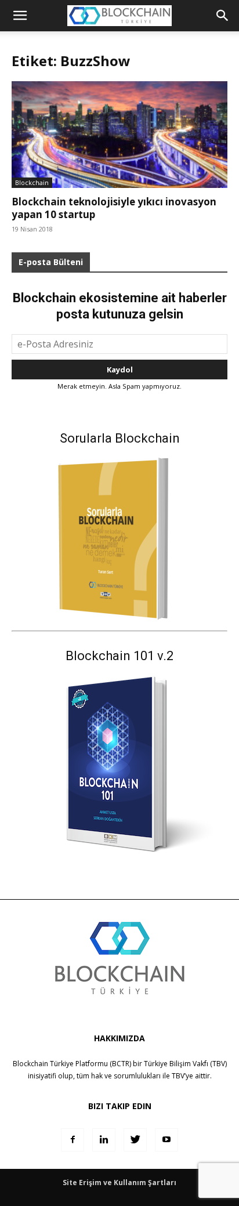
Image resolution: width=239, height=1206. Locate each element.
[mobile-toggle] (19, 15)
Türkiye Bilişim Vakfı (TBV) (185, 1064)
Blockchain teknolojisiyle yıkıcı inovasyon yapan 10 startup (114, 208)
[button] (223, 15)
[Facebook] (72, 1139)
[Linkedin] (103, 1139)
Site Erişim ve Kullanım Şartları (119, 1182)
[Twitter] (135, 1139)
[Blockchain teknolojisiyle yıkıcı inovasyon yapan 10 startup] (119, 134)
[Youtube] (166, 1139)
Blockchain (32, 182)
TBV (178, 1076)
